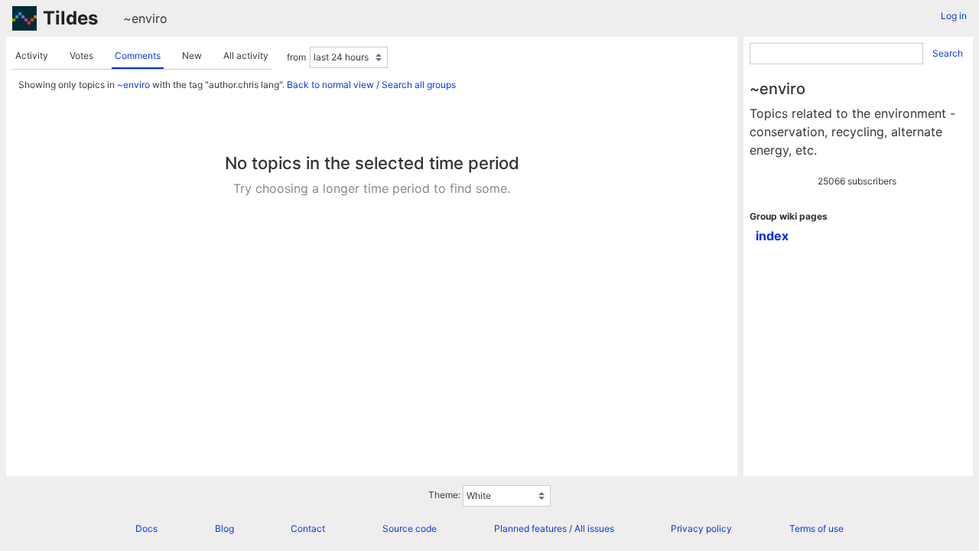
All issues (594, 528)
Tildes (70, 18)
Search (947, 53)
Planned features (530, 528)
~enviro (145, 18)
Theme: (444, 494)
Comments (138, 55)
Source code (409, 528)
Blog (224, 528)
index (772, 235)
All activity (245, 55)
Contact (308, 528)
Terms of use (816, 528)
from (296, 57)
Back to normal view (330, 84)
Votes (81, 55)
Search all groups (419, 84)
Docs (146, 528)
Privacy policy (701, 528)
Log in (954, 15)
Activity (31, 55)
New (192, 55)
